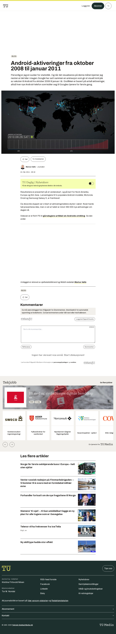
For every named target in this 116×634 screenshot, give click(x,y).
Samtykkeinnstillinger (88, 584)
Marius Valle (80, 282)
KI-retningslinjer (86, 593)
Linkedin (44, 589)
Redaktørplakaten (59, 601)
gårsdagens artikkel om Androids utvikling (64, 216)
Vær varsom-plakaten (38, 601)
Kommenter (39, 159)
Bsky (42, 593)
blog (14, 56)
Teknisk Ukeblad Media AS (22, 625)
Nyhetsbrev (84, 579)
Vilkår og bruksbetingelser (91, 589)
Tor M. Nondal (8, 591)
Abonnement (8, 609)
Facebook (45, 584)
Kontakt (5, 615)
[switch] (91, 183)
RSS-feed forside (48, 579)
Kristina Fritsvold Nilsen (13, 582)
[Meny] (108, 6)
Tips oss (108, 568)
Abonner (98, 6)
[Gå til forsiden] (5, 6)
